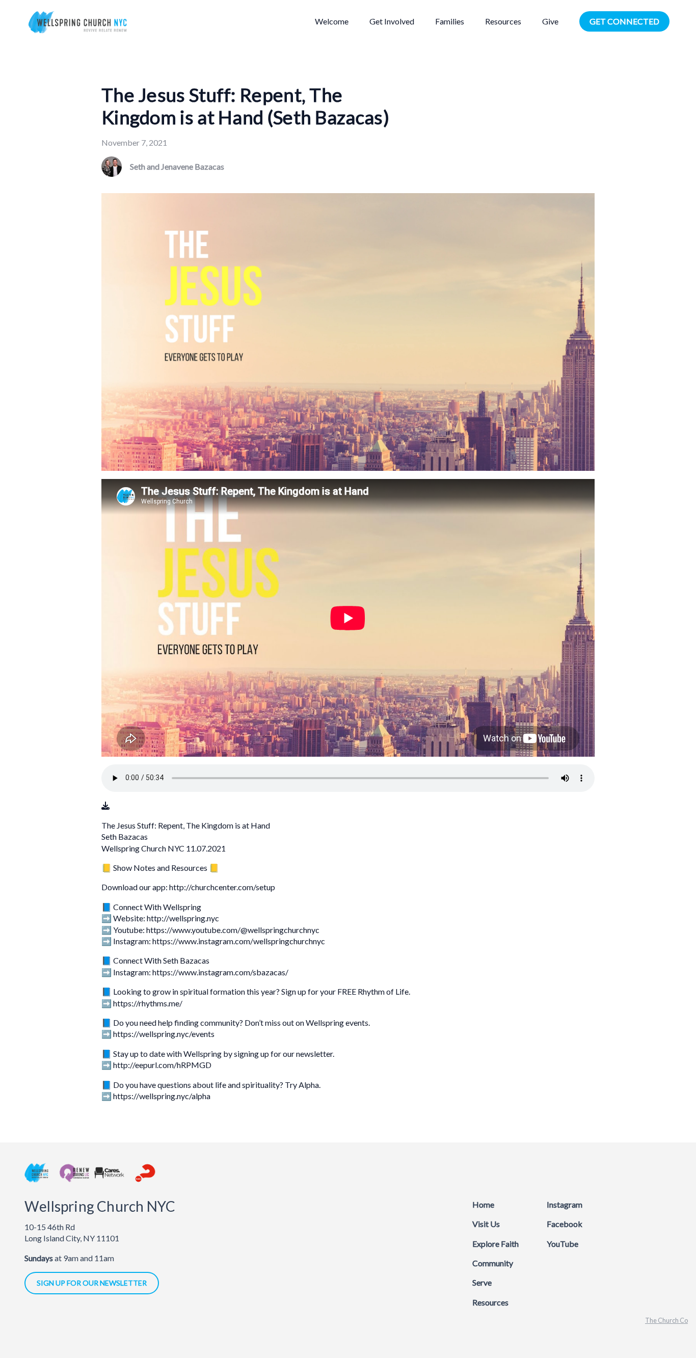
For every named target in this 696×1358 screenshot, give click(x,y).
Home (483, 1204)
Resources (490, 1302)
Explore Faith (495, 1243)
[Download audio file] (105, 805)
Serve (482, 1282)
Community (492, 1263)
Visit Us (486, 1224)
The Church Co (666, 1320)
